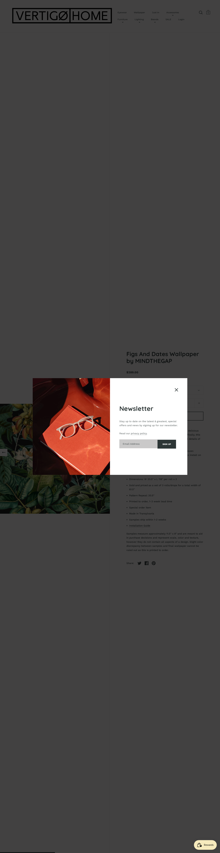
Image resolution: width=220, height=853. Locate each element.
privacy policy (139, 433)
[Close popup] (176, 390)
